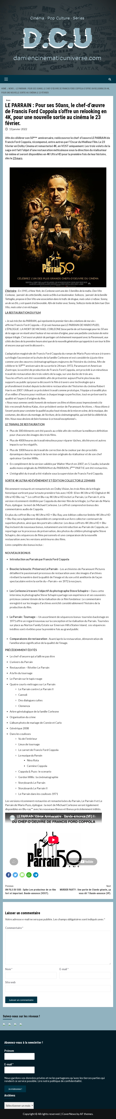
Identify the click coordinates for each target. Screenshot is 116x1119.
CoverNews (69, 1114)
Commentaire (14, 928)
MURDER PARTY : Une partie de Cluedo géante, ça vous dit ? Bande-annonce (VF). (85, 890)
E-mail (64, 969)
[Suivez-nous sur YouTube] (16, 1025)
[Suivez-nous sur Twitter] (10, 1025)
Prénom (9, 1050)
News (8, 100)
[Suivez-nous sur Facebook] (5, 1025)
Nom (8, 969)
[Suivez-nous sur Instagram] (22, 1025)
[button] (8, 875)
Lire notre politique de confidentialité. (60, 1081)
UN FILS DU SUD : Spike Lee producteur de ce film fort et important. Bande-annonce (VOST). (30, 890)
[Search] (110, 79)
